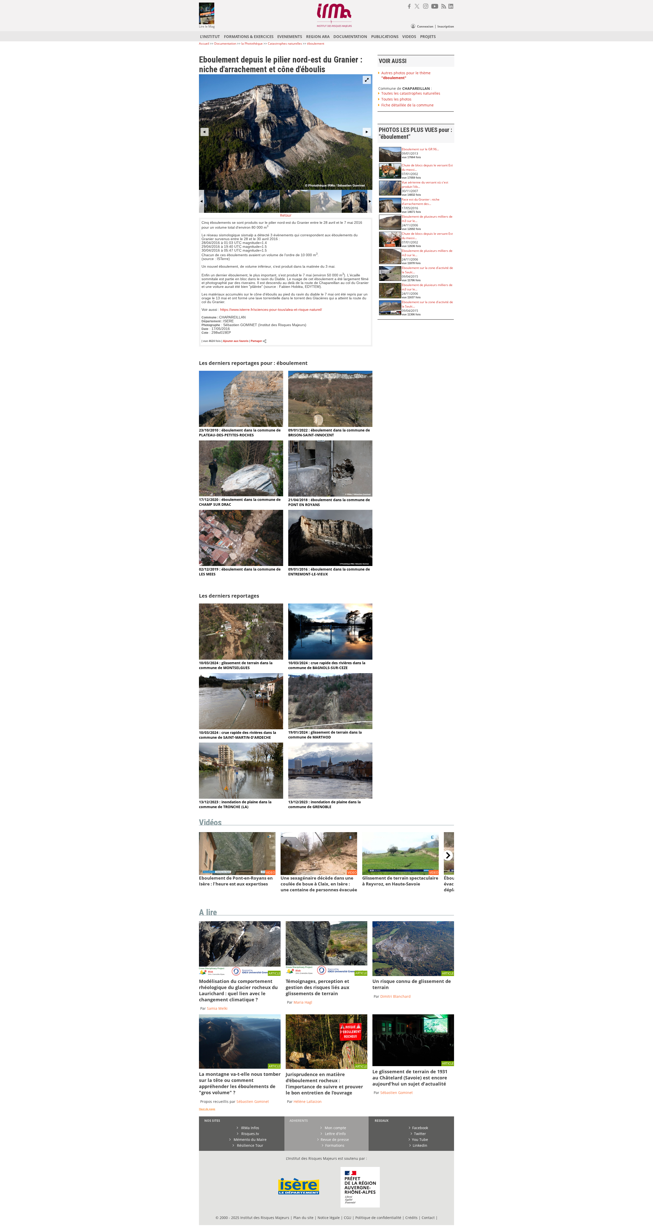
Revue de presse (335, 1139)
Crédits (411, 1217)
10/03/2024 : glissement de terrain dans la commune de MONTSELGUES (235, 665)
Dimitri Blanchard (395, 996)
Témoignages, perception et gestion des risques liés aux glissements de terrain (317, 987)
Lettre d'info (335, 1133)
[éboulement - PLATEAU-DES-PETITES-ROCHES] (241, 425)
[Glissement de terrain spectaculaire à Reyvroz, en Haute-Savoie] (400, 873)
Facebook (420, 1127)
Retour (286, 215)
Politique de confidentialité (378, 1217)
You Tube (420, 1139)
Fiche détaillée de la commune (407, 105)
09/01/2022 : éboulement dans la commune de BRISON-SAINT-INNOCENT (329, 432)
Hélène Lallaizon (308, 1101)
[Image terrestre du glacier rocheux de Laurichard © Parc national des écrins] (240, 974)
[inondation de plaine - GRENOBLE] (330, 797)
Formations (334, 1145)
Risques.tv (249, 1133)
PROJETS (428, 36)
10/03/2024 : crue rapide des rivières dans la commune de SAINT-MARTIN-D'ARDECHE (237, 735)
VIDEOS (409, 36)
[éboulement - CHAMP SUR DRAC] (241, 494)
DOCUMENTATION (350, 36)
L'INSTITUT (210, 36)
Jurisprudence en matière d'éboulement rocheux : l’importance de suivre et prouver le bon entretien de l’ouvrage (324, 1083)
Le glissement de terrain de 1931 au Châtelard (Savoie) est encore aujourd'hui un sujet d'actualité (409, 1077)
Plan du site (303, 1217)
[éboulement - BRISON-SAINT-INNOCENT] (330, 425)
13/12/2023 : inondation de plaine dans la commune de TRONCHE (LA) (235, 804)
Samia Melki (217, 1008)
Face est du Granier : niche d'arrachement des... (420, 201)
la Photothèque (252, 43)
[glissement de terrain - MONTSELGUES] (241, 658)
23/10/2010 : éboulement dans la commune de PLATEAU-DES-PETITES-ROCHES (240, 432)
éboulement (315, 43)
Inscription (445, 26)
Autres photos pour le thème (406, 75)
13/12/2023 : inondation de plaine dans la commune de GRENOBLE (324, 804)
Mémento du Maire (250, 1139)
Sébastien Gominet (252, 1101)
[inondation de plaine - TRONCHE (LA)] (241, 797)
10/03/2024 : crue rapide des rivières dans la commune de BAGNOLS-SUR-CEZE (326, 665)
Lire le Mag (207, 26)
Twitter (420, 1133)
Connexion (425, 26)
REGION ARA (318, 36)
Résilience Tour (249, 1145)
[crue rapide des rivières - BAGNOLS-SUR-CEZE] (330, 658)
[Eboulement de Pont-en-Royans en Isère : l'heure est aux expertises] (237, 873)
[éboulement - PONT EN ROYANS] (330, 495)
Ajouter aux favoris (235, 340)
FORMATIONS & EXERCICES (248, 36)
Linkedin (420, 1145)
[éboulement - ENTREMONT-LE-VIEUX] (330, 564)
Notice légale (329, 1217)
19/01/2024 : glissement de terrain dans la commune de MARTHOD (325, 735)
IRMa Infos (249, 1127)
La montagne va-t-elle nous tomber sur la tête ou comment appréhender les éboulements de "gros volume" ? (240, 1083)
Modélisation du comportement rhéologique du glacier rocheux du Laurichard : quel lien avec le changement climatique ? (238, 990)
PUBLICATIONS (384, 36)
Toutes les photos (396, 99)
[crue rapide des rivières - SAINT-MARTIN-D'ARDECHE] (241, 727)
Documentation (225, 43)
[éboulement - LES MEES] (241, 564)
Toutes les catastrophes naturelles (410, 93)
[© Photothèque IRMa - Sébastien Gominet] (326, 1067)
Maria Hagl (303, 1002)
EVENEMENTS (289, 36)
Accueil (204, 43)
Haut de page (207, 1108)
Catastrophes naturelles (285, 43)
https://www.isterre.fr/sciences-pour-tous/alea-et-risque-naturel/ (271, 310)
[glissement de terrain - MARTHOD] (330, 727)
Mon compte (335, 1127)
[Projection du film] (413, 1064)
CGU (347, 1217)
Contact (429, 1217)
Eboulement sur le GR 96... (420, 149)
